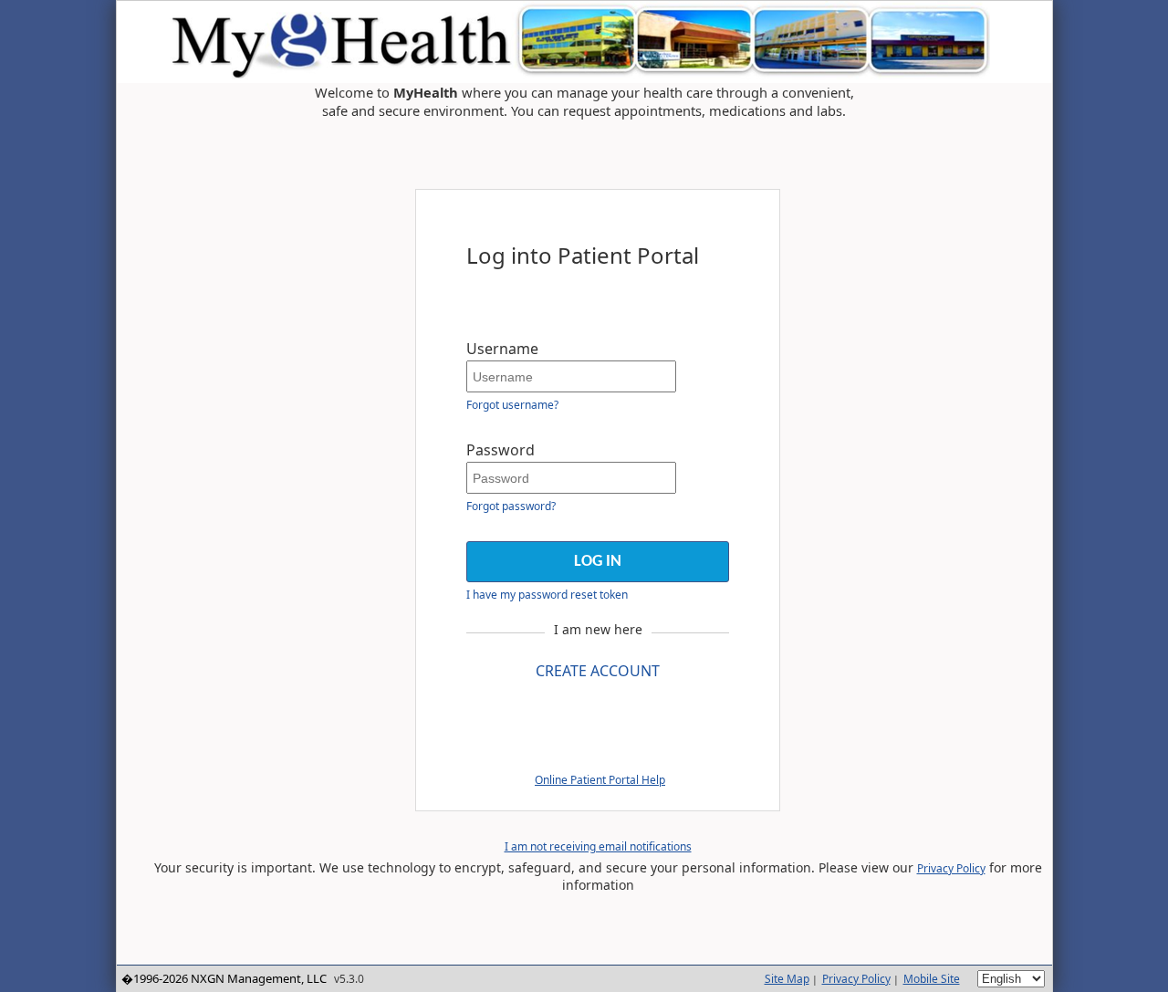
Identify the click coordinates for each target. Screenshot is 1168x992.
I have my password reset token (547, 594)
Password (500, 450)
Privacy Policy (951, 868)
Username (502, 349)
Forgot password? (511, 506)
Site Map (787, 979)
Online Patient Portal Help (600, 780)
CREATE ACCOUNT (598, 671)
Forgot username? (512, 404)
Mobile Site (931, 979)
